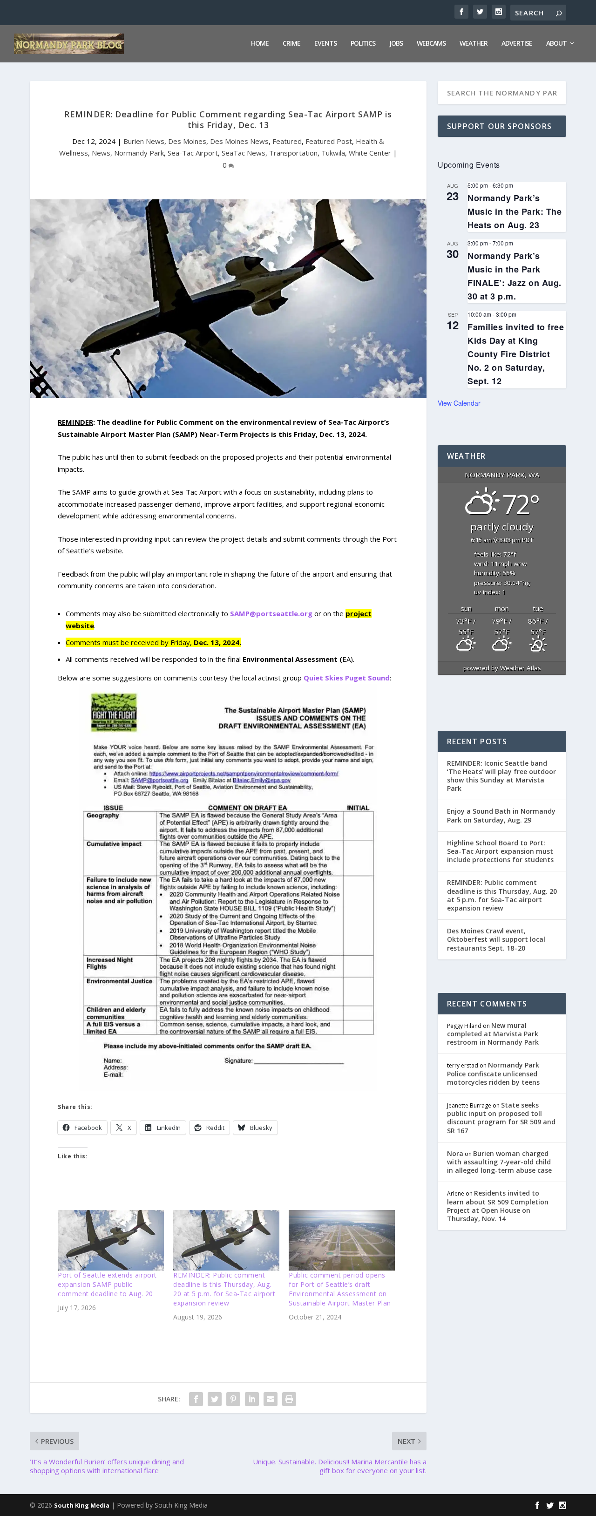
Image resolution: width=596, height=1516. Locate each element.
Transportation (293, 152)
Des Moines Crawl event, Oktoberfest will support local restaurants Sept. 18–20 (496, 939)
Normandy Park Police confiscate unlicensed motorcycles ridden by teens (493, 1073)
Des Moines (187, 141)
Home (260, 44)
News (101, 152)
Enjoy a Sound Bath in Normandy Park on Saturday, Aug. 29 (501, 815)
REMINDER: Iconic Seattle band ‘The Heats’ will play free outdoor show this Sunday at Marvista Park (501, 776)
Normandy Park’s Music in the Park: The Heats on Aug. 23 (514, 211)
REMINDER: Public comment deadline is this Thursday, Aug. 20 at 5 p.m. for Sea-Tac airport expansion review (224, 1289)
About (556, 44)
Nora (455, 1153)
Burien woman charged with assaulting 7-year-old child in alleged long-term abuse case (499, 1162)
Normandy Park (139, 152)
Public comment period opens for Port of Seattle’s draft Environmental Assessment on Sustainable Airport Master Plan (340, 1289)
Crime (291, 44)
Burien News (143, 141)
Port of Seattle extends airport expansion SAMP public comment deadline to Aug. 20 (107, 1284)
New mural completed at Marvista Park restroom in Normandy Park (493, 1034)
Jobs (396, 44)
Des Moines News (239, 141)
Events (325, 44)
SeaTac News (243, 152)
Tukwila (333, 152)
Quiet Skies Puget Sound (347, 677)
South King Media (81, 1505)
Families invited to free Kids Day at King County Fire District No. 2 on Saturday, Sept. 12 (515, 354)
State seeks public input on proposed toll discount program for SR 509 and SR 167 (501, 1118)
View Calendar (459, 403)
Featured (287, 141)
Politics (363, 44)
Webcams (431, 44)
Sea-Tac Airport (193, 152)
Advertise (516, 44)
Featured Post (328, 141)
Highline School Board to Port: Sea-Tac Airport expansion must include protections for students (500, 851)
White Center (370, 152)
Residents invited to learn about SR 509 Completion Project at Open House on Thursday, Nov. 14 (498, 1206)
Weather (474, 44)
